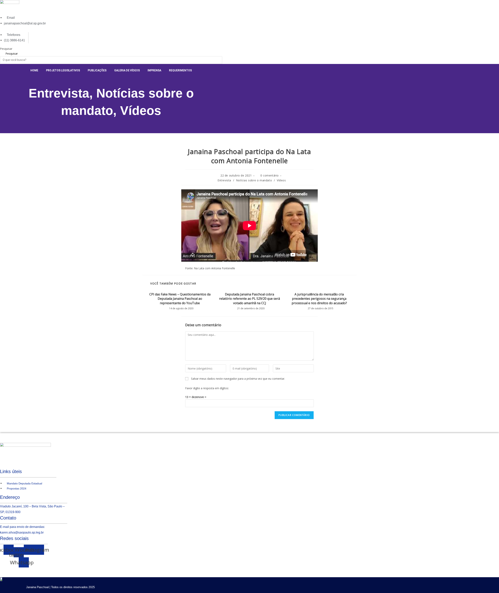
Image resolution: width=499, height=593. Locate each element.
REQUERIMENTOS (180, 70)
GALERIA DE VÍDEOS (127, 70)
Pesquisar (6, 49)
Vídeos (140, 111)
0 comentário (269, 175)
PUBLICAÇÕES (97, 70)
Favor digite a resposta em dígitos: (207, 388)
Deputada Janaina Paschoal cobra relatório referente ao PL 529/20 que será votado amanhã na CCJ (249, 298)
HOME (34, 70)
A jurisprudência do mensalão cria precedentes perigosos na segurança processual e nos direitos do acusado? (319, 298)
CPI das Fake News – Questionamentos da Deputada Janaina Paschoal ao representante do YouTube (180, 298)
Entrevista (59, 93)
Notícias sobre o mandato (254, 180)
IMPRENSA (154, 70)
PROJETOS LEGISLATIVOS (63, 70)
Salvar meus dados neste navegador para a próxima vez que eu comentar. (238, 378)
